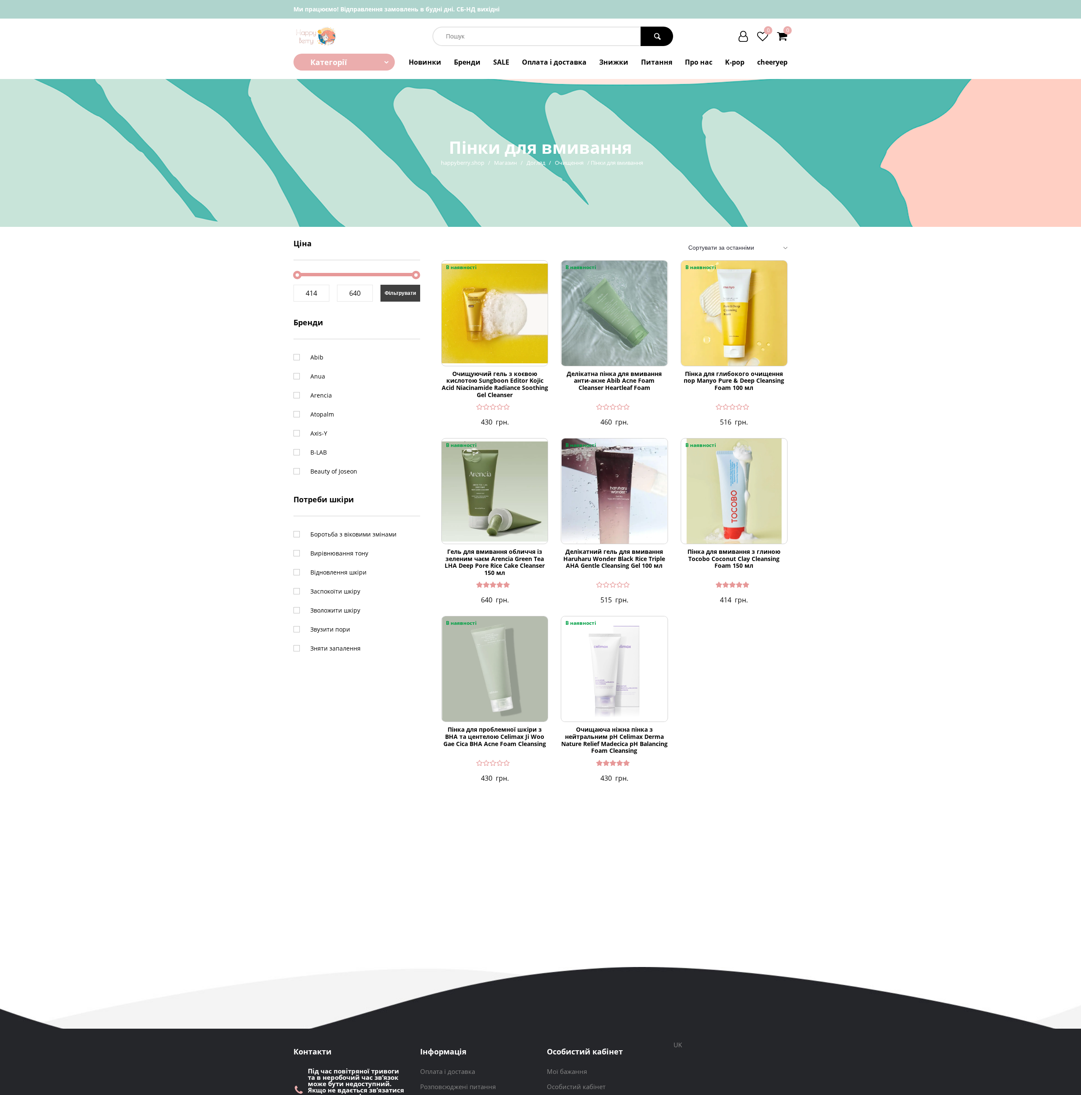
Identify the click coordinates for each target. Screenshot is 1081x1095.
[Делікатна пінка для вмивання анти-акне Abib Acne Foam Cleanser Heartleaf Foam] (614, 313)
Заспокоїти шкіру (335, 591)
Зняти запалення (335, 648)
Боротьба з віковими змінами (353, 534)
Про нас (698, 62)
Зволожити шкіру (335, 610)
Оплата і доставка (554, 62)
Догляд (536, 163)
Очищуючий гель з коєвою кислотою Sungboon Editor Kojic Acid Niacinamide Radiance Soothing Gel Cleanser (495, 384)
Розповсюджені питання (458, 1086)
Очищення (569, 163)
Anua (317, 376)
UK (678, 1045)
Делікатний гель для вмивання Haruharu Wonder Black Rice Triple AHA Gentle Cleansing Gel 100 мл (614, 558)
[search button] (657, 36)
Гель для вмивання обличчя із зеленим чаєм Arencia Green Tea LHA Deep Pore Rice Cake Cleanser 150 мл (495, 562)
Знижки (613, 62)
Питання (656, 62)
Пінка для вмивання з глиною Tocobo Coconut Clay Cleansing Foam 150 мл (733, 558)
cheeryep (772, 62)
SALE (501, 62)
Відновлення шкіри (338, 572)
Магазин (505, 163)
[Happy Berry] (316, 36)
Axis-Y (318, 433)
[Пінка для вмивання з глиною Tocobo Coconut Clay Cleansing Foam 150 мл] (734, 491)
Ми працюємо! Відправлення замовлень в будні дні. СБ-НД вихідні (396, 9)
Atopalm (322, 414)
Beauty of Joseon (333, 471)
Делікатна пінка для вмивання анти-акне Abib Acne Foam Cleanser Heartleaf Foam (614, 381)
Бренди (467, 62)
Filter (400, 293)
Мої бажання (567, 1071)
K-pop (734, 62)
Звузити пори (330, 629)
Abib (316, 357)
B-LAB (318, 452)
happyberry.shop (462, 163)
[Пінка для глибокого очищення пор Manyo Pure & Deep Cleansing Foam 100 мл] (734, 313)
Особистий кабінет (576, 1086)
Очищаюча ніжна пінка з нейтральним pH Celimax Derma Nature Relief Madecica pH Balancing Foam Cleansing (614, 740)
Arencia (321, 395)
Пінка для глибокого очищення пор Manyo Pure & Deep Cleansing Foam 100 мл (734, 381)
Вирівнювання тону (339, 553)
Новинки (425, 62)
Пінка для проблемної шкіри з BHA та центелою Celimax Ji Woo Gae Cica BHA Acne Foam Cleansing (494, 736)
